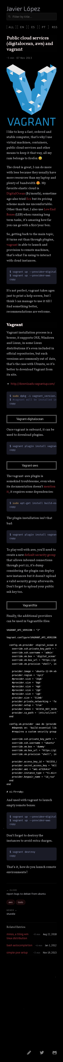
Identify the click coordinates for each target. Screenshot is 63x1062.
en (22, 27)
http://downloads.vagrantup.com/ (33, 384)
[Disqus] (32, 1003)
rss (54, 27)
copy (51, 631)
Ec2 (28, 199)
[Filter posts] (32, 16)
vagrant (12, 245)
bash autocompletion (19, 945)
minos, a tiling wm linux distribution (17, 936)
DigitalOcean (16, 193)
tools (20, 902)
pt (44, 27)
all (11, 27)
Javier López (23, 8)
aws (11, 902)
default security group (40, 555)
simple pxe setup (17, 952)
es (33, 27)
